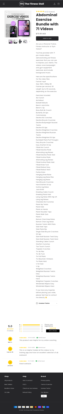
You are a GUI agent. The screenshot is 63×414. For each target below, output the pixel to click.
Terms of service (46, 384)
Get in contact (27, 380)
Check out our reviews (30, 388)
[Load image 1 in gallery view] (11, 42)
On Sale (7, 392)
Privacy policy (45, 380)
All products (8, 380)
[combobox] (44, 396)
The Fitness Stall (28, 410)
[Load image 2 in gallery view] (20, 42)
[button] (4, 4)
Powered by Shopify (38, 410)
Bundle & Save (9, 388)
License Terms (45, 388)
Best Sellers (8, 384)
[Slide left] (6, 41)
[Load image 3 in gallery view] (25, 42)
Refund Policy (27, 392)
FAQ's (24, 384)
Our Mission (44, 392)
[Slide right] (30, 41)
